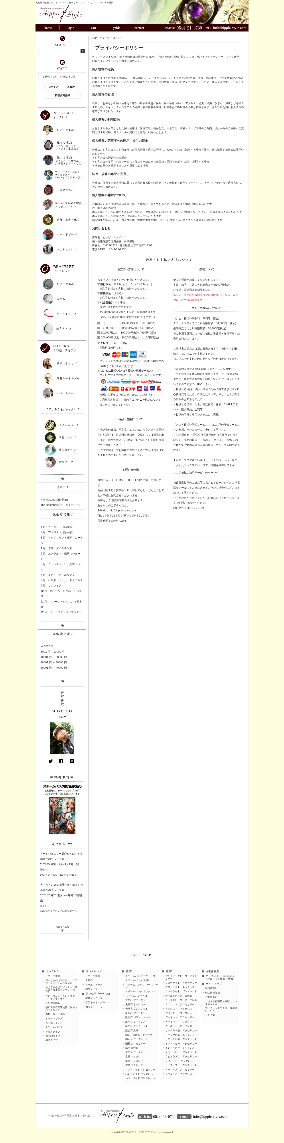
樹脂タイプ (51, 1040)
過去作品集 (212, 971)
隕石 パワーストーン (136, 1039)
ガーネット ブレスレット (180, 1022)
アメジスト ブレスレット (180, 1013)
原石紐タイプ (52, 1036)
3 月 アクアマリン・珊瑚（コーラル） (62, 540)
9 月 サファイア (51, 585)
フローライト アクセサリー (181, 983)
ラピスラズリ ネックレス (179, 1061)
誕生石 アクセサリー (136, 1013)
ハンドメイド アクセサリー (140, 1069)
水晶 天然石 (131, 1048)
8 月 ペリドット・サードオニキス (62, 580)
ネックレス (52, 971)
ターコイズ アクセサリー (180, 1069)
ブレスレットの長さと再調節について (221, 1009)
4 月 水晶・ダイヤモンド (56, 548)
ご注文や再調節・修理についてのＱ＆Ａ (221, 1002)
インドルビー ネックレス (180, 1048)
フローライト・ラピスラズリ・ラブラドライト (60, 997)
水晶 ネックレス (134, 1056)
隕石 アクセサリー (135, 1043)
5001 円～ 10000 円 (53, 651)
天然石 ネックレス (135, 1004)
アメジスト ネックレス (178, 1009)
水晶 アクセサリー (135, 1065)
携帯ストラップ (94, 998)
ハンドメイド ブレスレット (140, 1078)
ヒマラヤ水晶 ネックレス (180, 1035)
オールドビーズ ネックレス (181, 1000)
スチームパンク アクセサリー (141, 976)
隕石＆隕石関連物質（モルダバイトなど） (61, 1008)
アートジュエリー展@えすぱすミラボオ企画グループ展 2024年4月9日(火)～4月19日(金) (61, 859)
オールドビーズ (54, 1018)
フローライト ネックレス (180, 987)
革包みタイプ (52, 1031)
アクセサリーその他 (98, 993)
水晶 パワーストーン (136, 1052)
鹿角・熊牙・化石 (55, 1014)
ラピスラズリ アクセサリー (181, 1056)
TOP (94, 38)
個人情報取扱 (212, 993)
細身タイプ (91, 989)
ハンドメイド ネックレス (139, 1074)
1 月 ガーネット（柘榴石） (58, 527)
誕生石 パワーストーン (137, 1017)
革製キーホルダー (95, 1002)
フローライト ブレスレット (181, 991)
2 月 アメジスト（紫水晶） (58, 532)
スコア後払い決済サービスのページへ (196, 472)
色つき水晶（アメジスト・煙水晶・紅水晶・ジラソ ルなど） (61, 989)
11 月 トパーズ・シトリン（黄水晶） (61, 604)
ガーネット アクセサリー (180, 1017)
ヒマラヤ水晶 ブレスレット (181, 1039)
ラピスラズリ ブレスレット (181, 1065)
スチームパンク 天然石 (137, 980)
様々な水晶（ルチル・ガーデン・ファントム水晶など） (61, 981)
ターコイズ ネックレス (178, 1074)
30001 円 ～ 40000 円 (54, 667)
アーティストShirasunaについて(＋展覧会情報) (220, 977)
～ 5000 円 (47, 646)
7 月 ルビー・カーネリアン (58, 574)
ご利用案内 (211, 997)
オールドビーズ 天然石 (178, 996)
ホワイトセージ (94, 1007)
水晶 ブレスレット (135, 1061)
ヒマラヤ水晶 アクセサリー (181, 1030)
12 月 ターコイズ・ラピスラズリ (61, 612)
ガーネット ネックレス (178, 1026)
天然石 (89, 980)
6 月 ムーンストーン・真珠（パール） (62, 567)
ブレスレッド (94, 971)
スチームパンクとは (136, 996)
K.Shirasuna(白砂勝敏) (54, 499)
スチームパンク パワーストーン (141, 986)
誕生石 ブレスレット (136, 1026)
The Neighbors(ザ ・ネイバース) (60, 505)
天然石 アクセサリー (136, 1000)
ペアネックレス (54, 1023)
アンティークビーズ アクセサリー (181, 977)
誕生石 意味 (131, 1030)
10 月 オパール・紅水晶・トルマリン (61, 593)
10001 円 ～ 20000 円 (54, 657)
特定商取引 (211, 988)
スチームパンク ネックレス (140, 991)
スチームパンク (54, 1027)
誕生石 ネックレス (135, 1022)
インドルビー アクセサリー (181, 1043)
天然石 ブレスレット (136, 1009)
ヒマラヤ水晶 (52, 976)
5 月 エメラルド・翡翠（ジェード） (60, 556)
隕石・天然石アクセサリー (140, 1035)
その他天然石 (52, 1003)
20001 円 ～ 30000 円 (54, 662)
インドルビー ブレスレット (181, 1052)
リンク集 (210, 1015)
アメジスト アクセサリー (180, 1004)
